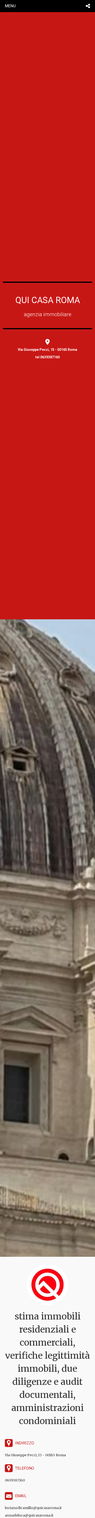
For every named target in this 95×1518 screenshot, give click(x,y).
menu (10, 5)
